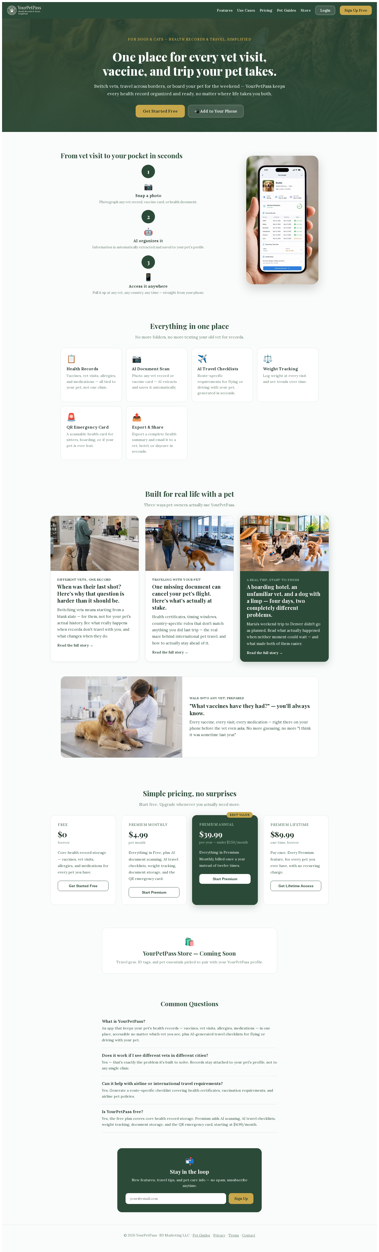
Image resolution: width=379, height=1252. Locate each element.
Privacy (219, 1235)
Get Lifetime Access (296, 886)
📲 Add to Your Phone (215, 111)
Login (325, 10)
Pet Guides (286, 10)
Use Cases (246, 10)
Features (225, 10)
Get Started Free (160, 111)
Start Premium (154, 892)
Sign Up (241, 1198)
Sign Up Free (355, 10)
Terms (233, 1235)
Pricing (266, 10)
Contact (248, 1235)
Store (306, 10)
